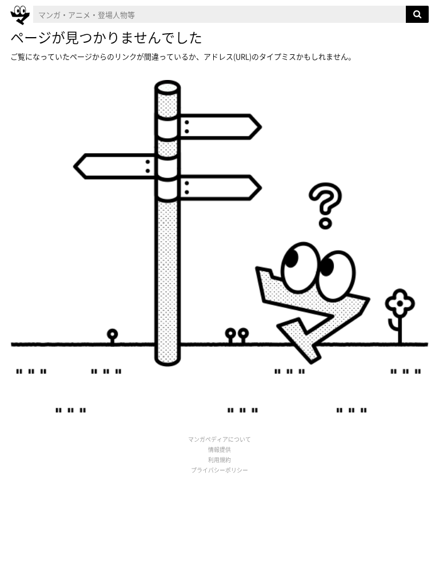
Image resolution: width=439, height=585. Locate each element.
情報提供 (219, 449)
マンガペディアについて (219, 439)
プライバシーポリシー (219, 470)
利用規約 (219, 459)
